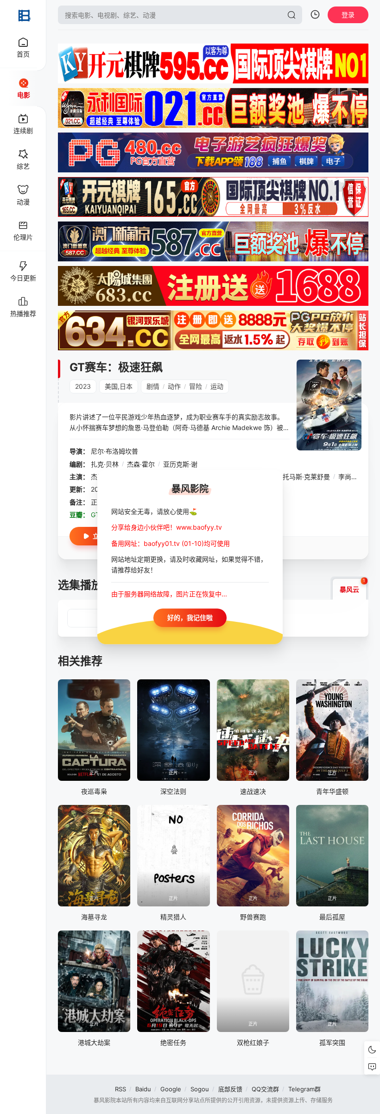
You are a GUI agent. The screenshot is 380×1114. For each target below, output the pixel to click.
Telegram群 (304, 1089)
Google (170, 1089)
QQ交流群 (265, 1089)
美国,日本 (119, 386)
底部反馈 (230, 1089)
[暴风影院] (23, 14)
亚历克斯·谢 (180, 464)
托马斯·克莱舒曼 (306, 477)
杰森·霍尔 (141, 464)
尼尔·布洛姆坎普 (114, 451)
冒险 (195, 386)
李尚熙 (348, 477)
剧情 (152, 386)
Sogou (199, 1089)
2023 (83, 386)
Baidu (143, 1089)
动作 (174, 386)
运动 (216, 386)
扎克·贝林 (105, 464)
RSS (120, 1089)
